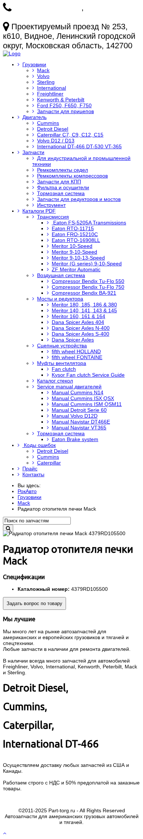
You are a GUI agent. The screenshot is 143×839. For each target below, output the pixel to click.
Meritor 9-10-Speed (74, 252)
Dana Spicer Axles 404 (78, 322)
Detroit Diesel (52, 129)
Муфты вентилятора (61, 363)
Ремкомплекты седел (62, 170)
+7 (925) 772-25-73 (47, 7)
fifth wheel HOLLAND (76, 351)
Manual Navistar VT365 (79, 427)
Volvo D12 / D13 (55, 140)
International (51, 88)
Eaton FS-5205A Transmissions (89, 222)
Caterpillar (49, 463)
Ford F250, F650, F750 (64, 105)
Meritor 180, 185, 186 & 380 (84, 304)
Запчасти (33, 152)
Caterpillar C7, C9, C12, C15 (70, 135)
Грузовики (34, 64)
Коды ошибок (39, 445)
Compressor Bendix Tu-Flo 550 (88, 281)
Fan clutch (64, 369)
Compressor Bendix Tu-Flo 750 (88, 287)
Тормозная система (61, 193)
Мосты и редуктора (60, 299)
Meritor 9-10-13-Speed (78, 258)
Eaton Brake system (75, 439)
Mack (43, 70)
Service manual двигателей (69, 386)
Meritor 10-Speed (72, 246)
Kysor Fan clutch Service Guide (88, 375)
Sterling (46, 82)
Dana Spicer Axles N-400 (81, 328)
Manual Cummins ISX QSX (83, 398)
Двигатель (34, 117)
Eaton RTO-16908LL (76, 240)
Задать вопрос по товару (34, 603)
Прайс (29, 468)
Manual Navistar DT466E (81, 422)
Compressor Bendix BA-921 (84, 293)
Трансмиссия (53, 217)
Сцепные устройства (62, 345)
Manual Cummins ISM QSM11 (87, 404)
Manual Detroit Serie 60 (79, 410)
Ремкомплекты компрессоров (72, 176)
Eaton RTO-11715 (73, 228)
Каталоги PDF (39, 211)
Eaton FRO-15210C (75, 234)
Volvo (43, 76)
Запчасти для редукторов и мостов (79, 199)
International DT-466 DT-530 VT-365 (79, 146)
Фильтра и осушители (63, 187)
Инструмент (51, 205)
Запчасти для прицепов (65, 111)
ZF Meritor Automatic (76, 269)
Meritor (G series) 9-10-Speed (87, 263)
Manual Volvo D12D (75, 416)
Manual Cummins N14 (77, 392)
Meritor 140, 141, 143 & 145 (84, 310)
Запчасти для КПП (59, 181)
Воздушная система (61, 275)
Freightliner (50, 94)
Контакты (33, 474)
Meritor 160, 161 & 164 (78, 316)
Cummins (48, 123)
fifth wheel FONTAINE (77, 357)
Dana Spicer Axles (73, 340)
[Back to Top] (5, 833)
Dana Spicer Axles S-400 (80, 334)
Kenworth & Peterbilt (60, 99)
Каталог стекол (55, 381)
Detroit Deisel (52, 451)
